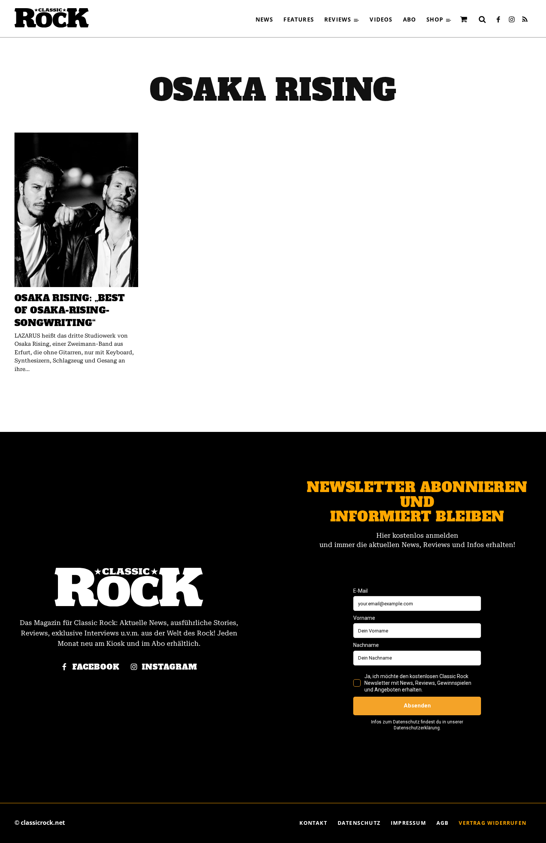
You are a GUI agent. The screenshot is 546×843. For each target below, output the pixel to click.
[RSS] (525, 20)
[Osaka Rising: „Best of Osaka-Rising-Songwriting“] (76, 210)
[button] (482, 19)
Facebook (96, 667)
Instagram (169, 667)
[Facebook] (498, 20)
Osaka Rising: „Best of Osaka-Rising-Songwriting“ (69, 310)
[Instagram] (511, 20)
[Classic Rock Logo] (51, 17)
